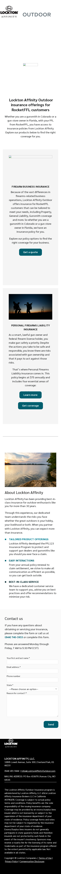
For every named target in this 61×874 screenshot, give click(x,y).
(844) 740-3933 (14, 637)
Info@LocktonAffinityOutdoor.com (38, 770)
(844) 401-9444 (12, 770)
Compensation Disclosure (32, 861)
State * (10, 685)
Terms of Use (45, 858)
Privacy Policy (11, 861)
